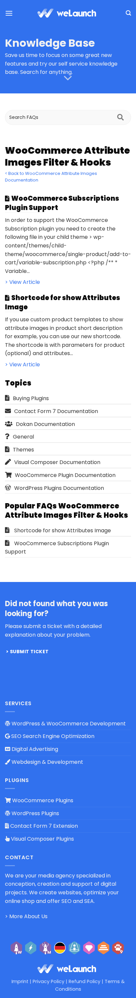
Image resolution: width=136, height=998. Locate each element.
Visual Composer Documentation (57, 462)
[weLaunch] (68, 13)
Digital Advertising (34, 749)
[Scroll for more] (68, 78)
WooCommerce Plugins (42, 800)
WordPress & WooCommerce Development (68, 723)
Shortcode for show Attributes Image (62, 530)
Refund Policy (84, 981)
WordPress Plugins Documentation (59, 488)
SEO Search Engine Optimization (52, 736)
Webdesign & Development (46, 762)
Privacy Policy (48, 981)
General (23, 437)
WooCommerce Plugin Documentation (65, 475)
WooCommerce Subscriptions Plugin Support (57, 548)
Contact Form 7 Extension (43, 826)
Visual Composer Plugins (42, 839)
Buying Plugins (31, 398)
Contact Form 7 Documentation (56, 411)
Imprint (20, 981)
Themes (23, 449)
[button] (9, 13)
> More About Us (26, 916)
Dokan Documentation (45, 424)
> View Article (22, 282)
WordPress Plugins (34, 813)
